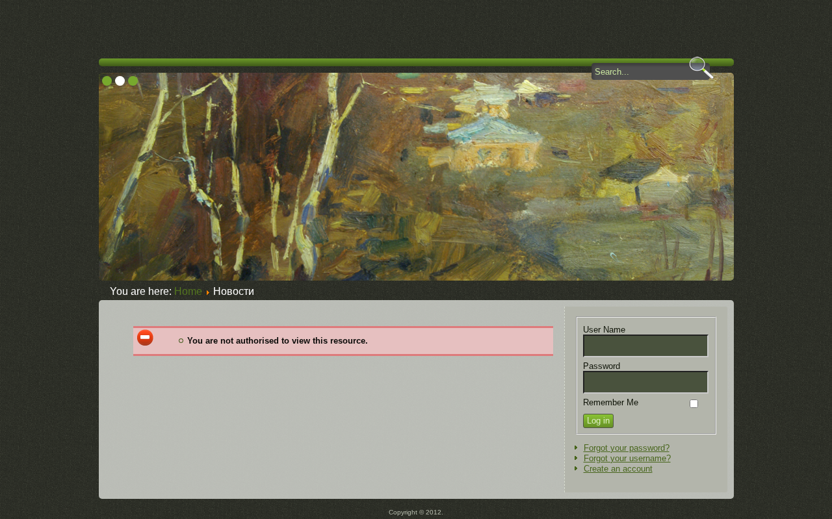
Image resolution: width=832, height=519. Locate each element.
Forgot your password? (627, 448)
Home (188, 291)
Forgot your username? (627, 458)
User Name (604, 330)
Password (601, 366)
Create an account (618, 469)
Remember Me (610, 402)
